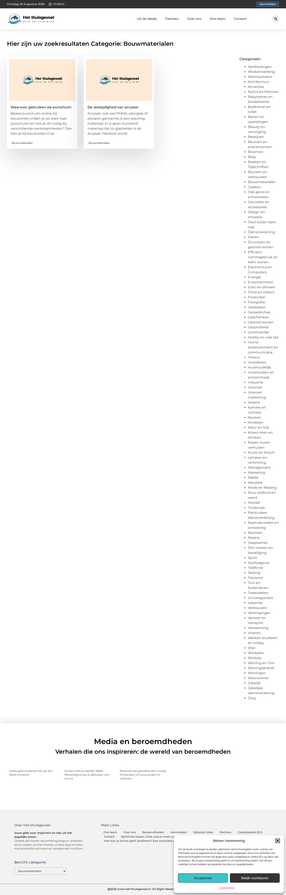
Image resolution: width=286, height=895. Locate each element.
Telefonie (255, 568)
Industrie (255, 382)
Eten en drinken (261, 287)
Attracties (256, 87)
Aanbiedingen (260, 67)
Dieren (253, 237)
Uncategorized (260, 598)
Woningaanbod (261, 668)
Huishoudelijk (259, 367)
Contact (240, 19)
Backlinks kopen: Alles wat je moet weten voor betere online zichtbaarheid (173, 836)
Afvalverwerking (261, 72)
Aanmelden (178, 832)
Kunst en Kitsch (261, 452)
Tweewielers (258, 593)
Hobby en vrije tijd (263, 337)
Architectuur (258, 82)
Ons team (217, 19)
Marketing (256, 473)
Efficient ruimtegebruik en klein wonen (263, 257)
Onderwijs (256, 508)
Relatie (254, 538)
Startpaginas (258, 563)
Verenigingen (259, 613)
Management (259, 468)
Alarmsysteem (260, 77)
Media (253, 478)
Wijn (252, 648)
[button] (278, 841)
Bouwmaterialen (22, 142)
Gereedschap (259, 312)
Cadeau (254, 187)
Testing (254, 573)
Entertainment (260, 282)
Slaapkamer (258, 543)
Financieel (256, 297)
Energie (254, 277)
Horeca (254, 357)
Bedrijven (256, 137)
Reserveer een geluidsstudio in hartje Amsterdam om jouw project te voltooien (143, 774)
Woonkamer (258, 678)
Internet (255, 387)
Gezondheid (258, 327)
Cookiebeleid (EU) (250, 832)
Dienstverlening (261, 232)
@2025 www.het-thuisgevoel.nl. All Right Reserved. (143, 889)
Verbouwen (257, 608)
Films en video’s (261, 292)
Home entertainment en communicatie (263, 347)
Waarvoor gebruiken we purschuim (41, 107)
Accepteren (203, 878)
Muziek (254, 503)
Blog (252, 157)
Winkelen (256, 653)
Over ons (194, 19)
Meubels (255, 483)
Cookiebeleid (226, 887)
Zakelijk (254, 683)
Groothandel (258, 332)
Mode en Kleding (262, 488)
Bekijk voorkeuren (254, 878)
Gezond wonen (260, 322)
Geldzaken (257, 307)
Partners (172, 19)
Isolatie (254, 402)
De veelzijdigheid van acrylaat (113, 107)
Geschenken (258, 317)
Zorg (252, 698)
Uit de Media (147, 19)
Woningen (257, 673)
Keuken (254, 417)
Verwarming (258, 628)
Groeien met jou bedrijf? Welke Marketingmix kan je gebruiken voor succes (87, 774)
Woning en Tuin (261, 663)
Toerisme (255, 578)
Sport (252, 558)
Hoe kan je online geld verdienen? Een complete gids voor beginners (152, 840)
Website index (203, 832)
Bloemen (255, 152)
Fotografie (256, 302)
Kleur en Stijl (258, 427)
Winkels (255, 658)
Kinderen (255, 422)
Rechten (255, 533)
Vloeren (254, 633)
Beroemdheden (153, 832)
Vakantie (255, 603)
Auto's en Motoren (263, 92)
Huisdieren (257, 362)
